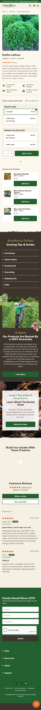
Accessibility (31, 688)
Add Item (25, 183)
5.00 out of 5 (26, 487)
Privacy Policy (9, 688)
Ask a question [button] (20, 502)
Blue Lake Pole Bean (22, 209)
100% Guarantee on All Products (28, 1)
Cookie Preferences (20, 690)
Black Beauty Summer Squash (23, 191)
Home (4, 11)
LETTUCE (11, 11)
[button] (6, 62)
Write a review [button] (20, 496)
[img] (7, 518)
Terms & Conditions (20, 688)
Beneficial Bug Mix (21, 174)
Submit (20, 638)
